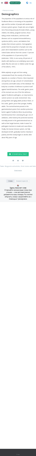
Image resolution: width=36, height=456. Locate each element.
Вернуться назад (8, 10)
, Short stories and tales (28, 166)
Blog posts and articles (12, 166)
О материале (18, 170)
